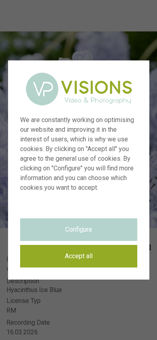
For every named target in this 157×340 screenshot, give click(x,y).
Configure (78, 229)
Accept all (79, 256)
